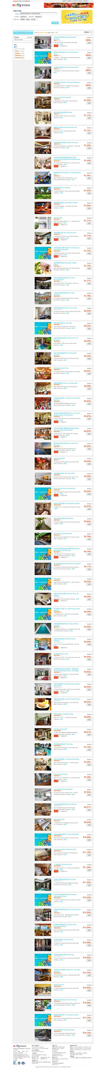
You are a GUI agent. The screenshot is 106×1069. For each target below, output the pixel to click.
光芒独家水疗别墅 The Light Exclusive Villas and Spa (67, 609)
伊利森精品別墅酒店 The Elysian (63, 744)
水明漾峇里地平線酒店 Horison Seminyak (66, 142)
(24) (23, 58)
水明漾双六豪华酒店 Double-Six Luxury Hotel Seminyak (67, 970)
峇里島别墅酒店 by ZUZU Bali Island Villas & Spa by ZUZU (67, 685)
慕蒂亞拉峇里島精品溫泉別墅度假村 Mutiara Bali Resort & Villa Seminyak (67, 549)
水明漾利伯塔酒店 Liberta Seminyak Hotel (66, 67)
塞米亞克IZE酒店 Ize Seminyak (63, 323)
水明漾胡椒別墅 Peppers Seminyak (64, 1030)
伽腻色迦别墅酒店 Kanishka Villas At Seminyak (64, 640)
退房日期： (32, 16)
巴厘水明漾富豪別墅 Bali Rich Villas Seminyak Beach (64, 279)
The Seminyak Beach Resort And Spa (65, 849)
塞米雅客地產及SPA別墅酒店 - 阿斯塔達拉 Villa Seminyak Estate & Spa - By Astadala (66, 670)
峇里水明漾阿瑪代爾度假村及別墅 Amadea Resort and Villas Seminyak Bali (66, 429)
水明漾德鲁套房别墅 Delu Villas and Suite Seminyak (66, 624)
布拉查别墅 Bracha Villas (61, 654)
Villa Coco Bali (58, 218)
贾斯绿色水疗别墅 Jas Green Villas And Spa (67, 699)
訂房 (89, 43)
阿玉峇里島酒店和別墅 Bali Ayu (63, 112)
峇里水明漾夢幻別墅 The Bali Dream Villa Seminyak (66, 339)
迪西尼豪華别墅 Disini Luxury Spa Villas (65, 383)
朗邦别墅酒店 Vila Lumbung (62, 187)
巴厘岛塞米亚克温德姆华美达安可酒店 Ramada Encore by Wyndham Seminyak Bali (67, 158)
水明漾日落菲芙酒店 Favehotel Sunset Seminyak (65, 38)
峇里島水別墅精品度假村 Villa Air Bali (65, 879)
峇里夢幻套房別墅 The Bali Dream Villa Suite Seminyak (67, 399)
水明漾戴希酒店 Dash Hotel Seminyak (65, 233)
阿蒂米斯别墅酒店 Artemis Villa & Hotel (65, 308)
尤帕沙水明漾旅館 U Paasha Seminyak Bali (66, 759)
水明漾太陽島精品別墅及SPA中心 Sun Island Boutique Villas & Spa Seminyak (67, 414)
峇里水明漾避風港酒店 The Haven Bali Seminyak (65, 354)
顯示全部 (29, 37)
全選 (16, 47)
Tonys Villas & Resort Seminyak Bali (64, 488)
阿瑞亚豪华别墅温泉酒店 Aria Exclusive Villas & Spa (67, 910)
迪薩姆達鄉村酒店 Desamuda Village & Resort (65, 264)
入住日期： (17, 16)
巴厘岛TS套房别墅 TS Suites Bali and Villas (67, 503)
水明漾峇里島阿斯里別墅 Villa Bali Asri (65, 804)
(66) (23, 56)
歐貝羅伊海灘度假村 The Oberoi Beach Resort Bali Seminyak (65, 925)
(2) (23, 51)
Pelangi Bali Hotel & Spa (61, 368)
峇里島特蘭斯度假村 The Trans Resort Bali (66, 834)
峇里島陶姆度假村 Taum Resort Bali (64, 473)
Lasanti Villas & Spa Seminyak (63, 533)
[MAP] (61, 44)
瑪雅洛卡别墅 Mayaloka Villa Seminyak (65, 1000)
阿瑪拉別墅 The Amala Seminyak (63, 714)
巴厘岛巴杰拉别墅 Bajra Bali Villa (63, 518)
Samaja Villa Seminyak (60, 774)
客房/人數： (17, 19)
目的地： (17, 14)
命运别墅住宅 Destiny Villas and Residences (67, 82)
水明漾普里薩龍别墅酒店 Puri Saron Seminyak (64, 294)
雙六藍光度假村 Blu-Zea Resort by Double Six (67, 563)
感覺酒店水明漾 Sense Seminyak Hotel (65, 127)
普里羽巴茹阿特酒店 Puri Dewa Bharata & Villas (66, 53)
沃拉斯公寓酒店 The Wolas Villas (63, 939)
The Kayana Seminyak (60, 729)
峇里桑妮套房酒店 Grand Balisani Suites (65, 203)
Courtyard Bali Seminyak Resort (63, 789)
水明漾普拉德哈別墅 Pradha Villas (64, 955)
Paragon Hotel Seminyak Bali (62, 97)
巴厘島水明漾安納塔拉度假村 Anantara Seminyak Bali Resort (65, 895)
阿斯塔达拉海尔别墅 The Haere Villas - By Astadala (66, 594)
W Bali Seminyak (59, 985)
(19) (23, 49)
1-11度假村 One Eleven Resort (63, 864)
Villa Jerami (57, 579)
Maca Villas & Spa (59, 819)
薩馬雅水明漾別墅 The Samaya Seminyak (66, 1015)
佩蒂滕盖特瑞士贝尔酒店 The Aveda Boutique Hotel (67, 173)
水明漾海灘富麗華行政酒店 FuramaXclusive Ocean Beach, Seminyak (66, 248)
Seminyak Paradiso (59, 458)
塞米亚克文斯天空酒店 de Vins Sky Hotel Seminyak (66, 444)
